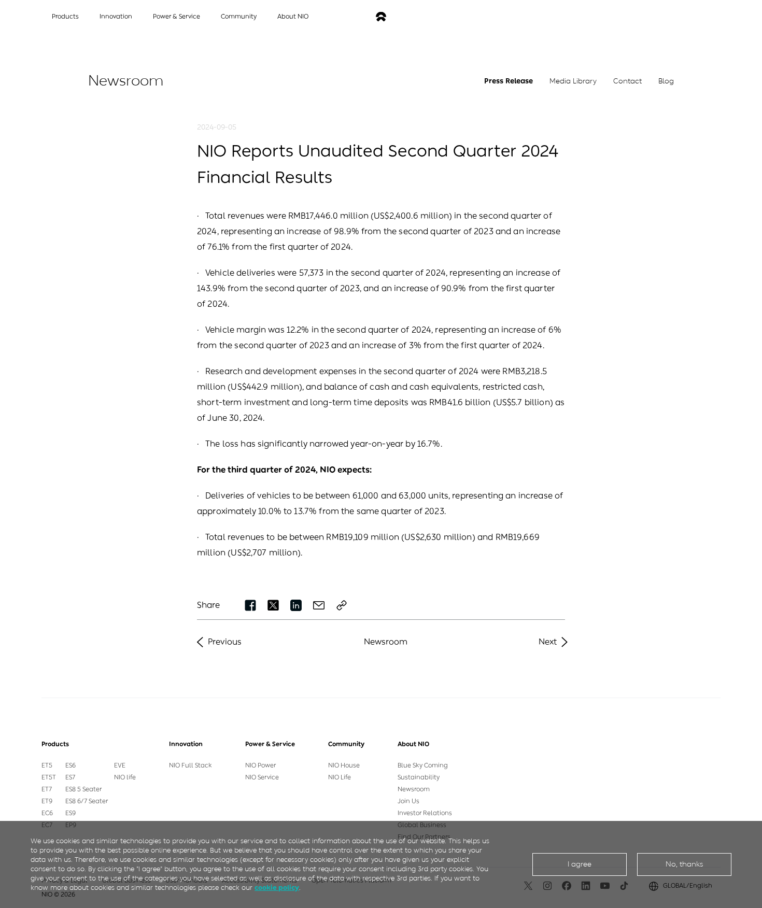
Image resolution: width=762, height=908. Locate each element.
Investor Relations (425, 813)
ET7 (46, 789)
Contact (627, 81)
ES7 (70, 777)
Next (548, 642)
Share (208, 605)
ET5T (48, 777)
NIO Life (339, 777)
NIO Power (260, 765)
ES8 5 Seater (83, 789)
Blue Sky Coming (423, 765)
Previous (225, 642)
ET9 (46, 801)
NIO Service (262, 777)
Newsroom (385, 642)
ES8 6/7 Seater (86, 801)
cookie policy (277, 887)
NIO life (125, 777)
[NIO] (381, 17)
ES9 (70, 813)
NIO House (344, 765)
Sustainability (419, 777)
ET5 (46, 765)
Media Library (573, 81)
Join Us (408, 801)
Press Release (508, 81)
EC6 (47, 813)
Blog (666, 81)
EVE (119, 765)
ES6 (70, 765)
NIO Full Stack (190, 765)
